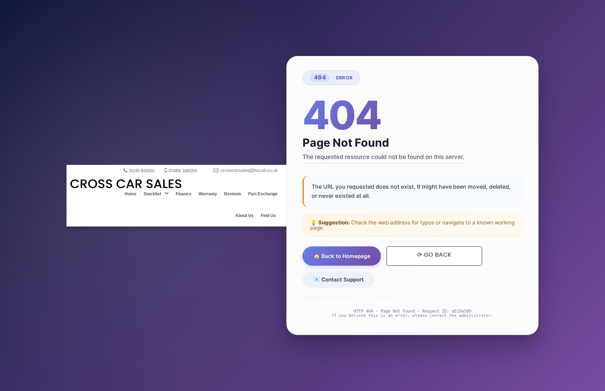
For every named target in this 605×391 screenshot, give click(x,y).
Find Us (268, 215)
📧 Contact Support (338, 279)
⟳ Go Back (434, 255)
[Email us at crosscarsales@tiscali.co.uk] (245, 170)
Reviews (232, 193)
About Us (244, 215)
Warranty (208, 193)
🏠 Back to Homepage (341, 256)
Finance (184, 193)
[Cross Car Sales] (126, 184)
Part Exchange (263, 193)
